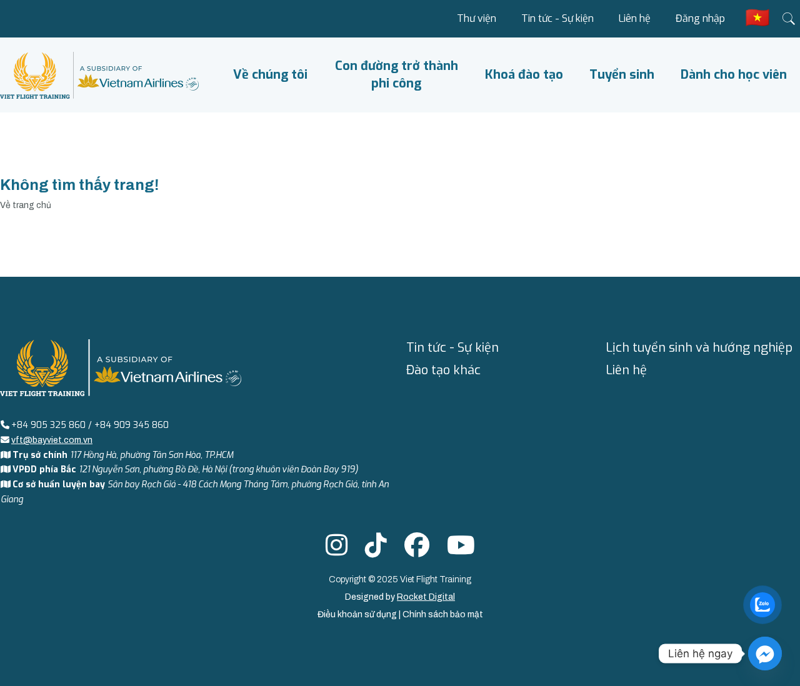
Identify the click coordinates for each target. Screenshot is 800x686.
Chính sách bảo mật (442, 614)
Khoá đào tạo (524, 74)
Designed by (400, 597)
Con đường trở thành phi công (396, 74)
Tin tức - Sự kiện (557, 18)
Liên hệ (635, 18)
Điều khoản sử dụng (358, 614)
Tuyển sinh (621, 74)
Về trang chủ (25, 205)
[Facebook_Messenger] (765, 653)
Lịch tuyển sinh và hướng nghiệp (699, 347)
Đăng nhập (700, 18)
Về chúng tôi (270, 74)
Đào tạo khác (443, 370)
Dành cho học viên (734, 74)
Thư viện (476, 18)
